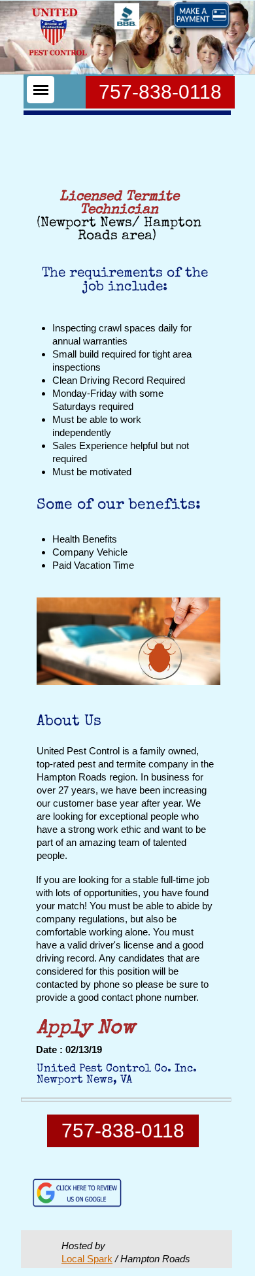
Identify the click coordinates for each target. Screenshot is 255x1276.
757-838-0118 (160, 92)
